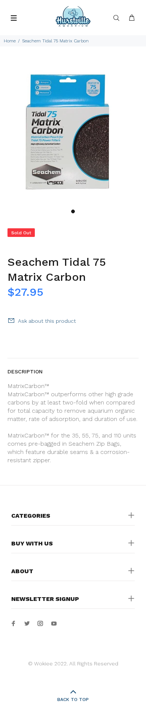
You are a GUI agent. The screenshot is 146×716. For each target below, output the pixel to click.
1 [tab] (73, 211)
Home (10, 40)
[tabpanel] (73, 132)
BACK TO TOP (73, 699)
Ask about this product (47, 321)
